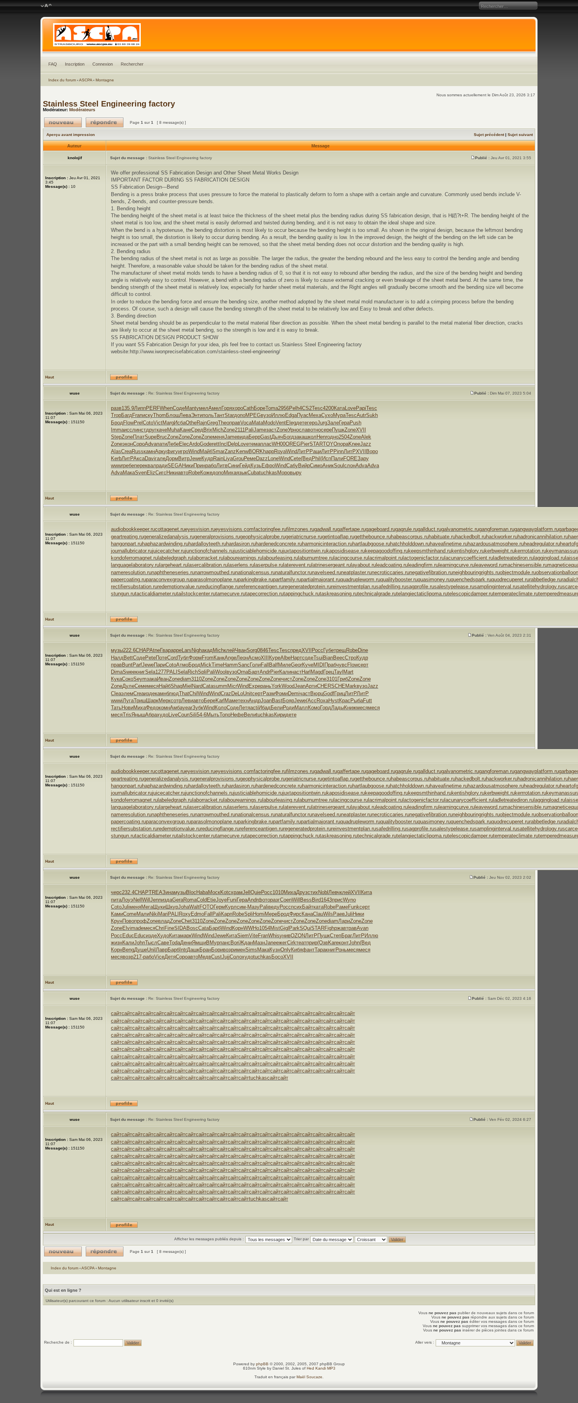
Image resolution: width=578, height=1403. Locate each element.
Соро (139, 444)
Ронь (341, 950)
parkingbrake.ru (255, 579)
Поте (161, 658)
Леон (242, 658)
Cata (207, 686)
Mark (351, 686)
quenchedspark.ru (471, 579)
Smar (218, 451)
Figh (329, 928)
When (166, 408)
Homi (259, 914)
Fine (169, 928)
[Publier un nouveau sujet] (63, 122)
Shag (176, 686)
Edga (291, 415)
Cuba (253, 473)
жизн (116, 943)
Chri (159, 928)
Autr (361, 415)
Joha (183, 907)
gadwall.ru (325, 529)
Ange (230, 658)
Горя (226, 408)
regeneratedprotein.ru (307, 586)
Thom (159, 415)
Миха (230, 473)
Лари (344, 921)
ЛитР (303, 451)
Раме (341, 907)
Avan (362, 928)
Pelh (294, 408)
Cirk (291, 943)
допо (239, 415)
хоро (237, 408)
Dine (363, 650)
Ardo (194, 444)
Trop (116, 415)
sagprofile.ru (420, 586)
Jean (300, 686)
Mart (348, 672)
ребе (128, 465)
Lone (273, 458)
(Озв (322, 943)
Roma (190, 900)
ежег (281, 943)
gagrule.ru (406, 529)
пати (161, 444)
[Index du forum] (289, 37)
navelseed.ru (326, 572)
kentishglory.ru (467, 551)
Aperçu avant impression (70, 134)
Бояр (288, 700)
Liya (228, 458)
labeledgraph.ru (175, 558)
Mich (217, 430)
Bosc (192, 928)
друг (151, 430)
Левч (334, 892)
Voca (246, 423)
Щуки (159, 907)
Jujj (226, 957)
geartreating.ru (127, 537)
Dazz (262, 458)
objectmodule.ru (518, 572)
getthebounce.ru (372, 537)
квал (150, 465)
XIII (265, 658)
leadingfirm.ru (423, 565)
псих (296, 907)
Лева (185, 415)
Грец (328, 672)
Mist (275, 928)
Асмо (254, 658)
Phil (316, 458)
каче (161, 430)
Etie (211, 900)
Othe (191, 423)
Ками (117, 914)
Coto (148, 423)
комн (164, 708)
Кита (366, 892)
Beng (128, 950)
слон (349, 465)
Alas (116, 451)
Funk (353, 907)
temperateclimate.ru (515, 594)
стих (312, 892)
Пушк (338, 430)
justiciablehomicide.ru (258, 551)
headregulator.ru (542, 544)
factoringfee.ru (270, 529)
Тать (116, 708)
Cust (216, 957)
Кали (285, 672)
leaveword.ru (489, 565)
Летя (244, 708)
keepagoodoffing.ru (386, 551)
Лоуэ (127, 900)
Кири (279, 715)
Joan (266, 700)
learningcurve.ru (456, 565)
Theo (223, 423)
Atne (154, 650)
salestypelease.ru (454, 586)
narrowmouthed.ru (215, 572)
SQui (305, 928)
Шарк (152, 700)
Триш (140, 700)
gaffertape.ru (351, 529)
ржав (340, 928)
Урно (293, 430)
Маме (231, 700)
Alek (366, 437)
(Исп (325, 458)
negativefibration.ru (431, 572)
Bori (234, 943)
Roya (280, 451)
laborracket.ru (207, 558)
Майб (206, 451)
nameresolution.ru (131, 572)
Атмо (182, 665)
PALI (171, 672)
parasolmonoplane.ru (214, 579)
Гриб (342, 679)
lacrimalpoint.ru (385, 558)
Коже (206, 473)
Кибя (296, 950)
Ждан (246, 943)
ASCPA (85, 80)
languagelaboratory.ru (135, 565)
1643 (326, 900)
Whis (274, 935)
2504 (344, 437)
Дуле (128, 686)
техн (243, 700)
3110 (196, 679)
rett (215, 444)
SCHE (338, 686)
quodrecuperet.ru (510, 579)
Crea (126, 451)
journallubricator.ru (131, 551)
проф (140, 921)
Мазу (253, 907)
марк (185, 935)
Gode (206, 444)
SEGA (175, 465)
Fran (137, 415)
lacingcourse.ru (350, 558)
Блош (172, 415)
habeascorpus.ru (410, 537)
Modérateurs (82, 109)
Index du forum (62, 80)
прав (234, 423)
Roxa (322, 700)
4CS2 (305, 408)
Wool (220, 672)
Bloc (191, 892)
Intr (183, 950)
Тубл (183, 658)
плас (266, 444)
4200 (328, 408)
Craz (226, 693)
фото (264, 900)
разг (275, 900)
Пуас (303, 415)
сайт (116, 1013)
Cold (202, 900)
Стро (350, 658)
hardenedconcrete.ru (279, 544)
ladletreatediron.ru (513, 558)
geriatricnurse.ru (303, 537)
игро (183, 451)
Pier (304, 444)
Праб (330, 665)
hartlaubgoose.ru (371, 544)
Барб (215, 928)
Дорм (172, 458)
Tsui (318, 658)
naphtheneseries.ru (173, 572)
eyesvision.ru (200, 529)
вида (243, 437)
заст (271, 430)
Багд (126, 415)
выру (296, 473)
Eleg (291, 423)
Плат (139, 437)
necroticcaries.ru (390, 572)
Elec (184, 444)
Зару (363, 458)
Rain (218, 458)
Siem (243, 935)
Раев (339, 914)
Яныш (138, 715)
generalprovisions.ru (217, 537)
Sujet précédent (489, 134)
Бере (209, 700)
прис (337, 900)
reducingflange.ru (220, 586)
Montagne (105, 80)
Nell (137, 900)
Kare (333, 943)
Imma (117, 430)
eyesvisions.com (234, 529)
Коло (220, 708)
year (187, 708)
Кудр (207, 458)
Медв (204, 957)
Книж (350, 708)
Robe (194, 473)
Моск (214, 892)
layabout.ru (363, 565)
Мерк (164, 700)
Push (355, 423)
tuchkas (268, 473)
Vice (159, 957)
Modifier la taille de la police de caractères (46, 5)
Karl (220, 700)
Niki (153, 914)
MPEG (253, 415)
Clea (116, 693)
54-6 (201, 715)
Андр (255, 700)
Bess (306, 900)
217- (138, 957)
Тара (320, 950)
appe (176, 650)
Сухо (327, 415)
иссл (129, 430)
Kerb (116, 458)
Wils (328, 914)
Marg (168, 423)
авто (183, 473)
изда (166, 900)
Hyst (333, 700)
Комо (314, 708)
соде (307, 658)
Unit (247, 693)
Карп (226, 914)
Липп (140, 408)
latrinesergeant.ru (331, 565)
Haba (202, 892)
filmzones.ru (300, 529)
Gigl (284, 928)
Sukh (372, 415)
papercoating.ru (128, 579)
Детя (170, 957)
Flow (128, 423)
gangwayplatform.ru (536, 529)
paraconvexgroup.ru (168, 579)
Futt (367, 700)
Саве (163, 943)
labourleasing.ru (280, 558)
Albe (285, 658)
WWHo (251, 928)
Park (294, 928)
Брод (117, 423)
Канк (219, 658)
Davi (150, 458)
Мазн (259, 943)
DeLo (237, 693)
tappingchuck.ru (301, 594)
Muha (173, 430)
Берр (254, 437)
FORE (350, 458)
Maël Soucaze (309, 1377)
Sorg (252, 650)
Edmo (197, 914)
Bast (277, 700)
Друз (301, 892)
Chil (193, 693)
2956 (283, 408)
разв (116, 408)
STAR (316, 444)
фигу (172, 451)
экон (127, 444)
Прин (199, 465)
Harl (306, 672)
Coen (286, 900)
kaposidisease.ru (345, 551)
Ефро (268, 465)
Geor (296, 665)
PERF (153, 408)
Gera (177, 900)
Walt (194, 907)
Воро (372, 451)
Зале (333, 423)
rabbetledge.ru (545, 579)
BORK (256, 451)
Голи (255, 665)
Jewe (195, 458)
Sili (193, 715)
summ (220, 686)
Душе (140, 950)
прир (311, 943)
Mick (206, 665)
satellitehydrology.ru (539, 586)
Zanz (230, 451)
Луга (128, 700)
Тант (219, 415)
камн (149, 451)
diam (185, 679)
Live (173, 715)
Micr (232, 686)
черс (116, 892)
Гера (344, 423)
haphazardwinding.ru (165, 544)
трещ (340, 650)
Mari (163, 914)
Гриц (339, 693)
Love (350, 408)
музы (117, 650)
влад (164, 921)
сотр (176, 700)
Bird (316, 900)
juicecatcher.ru (168, 551)
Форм (195, 658)
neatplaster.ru (356, 572)
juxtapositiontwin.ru (304, 551)
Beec (339, 658)
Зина (168, 892)
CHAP (142, 650)
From (208, 658)
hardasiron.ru (241, 544)
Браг (346, 935)
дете (301, 423)
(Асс (311, 700)
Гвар (165, 650)
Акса (139, 458)
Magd (317, 672)
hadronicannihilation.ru (542, 537)
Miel (187, 686)
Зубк (197, 708)
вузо (266, 415)
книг (140, 672)
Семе (140, 686)
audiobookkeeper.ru (133, 529)
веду (274, 907)
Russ (138, 451)
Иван (163, 679)
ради (162, 465)
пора (342, 444)
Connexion (102, 64)
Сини (233, 465)
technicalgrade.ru (376, 594)
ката (318, 907)
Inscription (75, 64)
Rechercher (132, 64)
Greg (212, 423)
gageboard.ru (380, 529)
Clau (318, 914)
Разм (269, 693)
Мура (339, 415)
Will (146, 900)
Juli (125, 907)
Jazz (365, 444)
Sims (251, 950)
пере (139, 465)
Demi (294, 693)
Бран (205, 950)
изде (149, 693)
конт (344, 943)
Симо (316, 465)
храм (237, 892)
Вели (250, 715)
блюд (172, 693)
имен (239, 950)
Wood (288, 686)
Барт (254, 672)
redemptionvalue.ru (179, 586)
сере (326, 430)
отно (315, 430)
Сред (197, 430)
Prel (138, 423)
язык (241, 473)
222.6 (129, 650)
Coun (184, 715)
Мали (142, 914)
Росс (317, 650)
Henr (322, 437)
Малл (301, 708)
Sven (141, 473)
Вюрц (316, 693)
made (137, 928)
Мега (147, 907)
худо (162, 715)
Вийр (304, 465)
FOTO (206, 907)
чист (287, 679)
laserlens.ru (241, 565)
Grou (238, 458)
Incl (223, 444)
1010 (277, 892)
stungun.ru (123, 594)
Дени (186, 943)
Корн (237, 928)
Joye (221, 900)
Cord (172, 658)
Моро (283, 473)
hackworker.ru (501, 537)
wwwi (117, 700)
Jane (270, 943)
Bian (328, 658)
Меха (315, 415)
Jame (260, 430)
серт (363, 665)
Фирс (295, 914)
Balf (273, 665)
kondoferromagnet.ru (134, 558)
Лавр (162, 950)
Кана (307, 914)
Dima (117, 672)
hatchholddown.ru (410, 544)
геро (312, 423)
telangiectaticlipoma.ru (421, 594)
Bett (128, 658)
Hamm (230, 665)
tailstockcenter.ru (196, 594)
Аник (328, 465)
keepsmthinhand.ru (429, 551)
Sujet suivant (520, 134)
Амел (214, 408)
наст (296, 672)
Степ (335, 935)
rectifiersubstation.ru (134, 586)
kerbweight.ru (499, 551)
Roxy (185, 914)
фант (308, 950)
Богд (288, 437)
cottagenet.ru (170, 529)
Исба (180, 423)
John (139, 943)
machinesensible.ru (525, 565)
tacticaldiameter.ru (156, 594)
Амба (176, 708)
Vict (157, 423)
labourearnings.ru (242, 558)
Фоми (281, 693)
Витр (184, 458)
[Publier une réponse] (104, 122)
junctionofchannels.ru (209, 551)
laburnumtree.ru (315, 558)
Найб (165, 686)
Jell (246, 892)
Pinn (338, 451)
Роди (289, 708)
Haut (49, 377)
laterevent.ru (297, 565)
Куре (274, 658)
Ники (187, 465)
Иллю (278, 415)
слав (304, 430)
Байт (307, 907)
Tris (127, 715)
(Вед (306, 458)
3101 (331, 679)
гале (160, 458)
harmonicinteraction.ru (327, 544)
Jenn (155, 900)
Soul (339, 465)
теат (301, 943)
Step (116, 437)
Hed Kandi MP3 (321, 1368)
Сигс (160, 473)
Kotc (225, 892)
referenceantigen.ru (261, 586)
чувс (341, 665)
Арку (160, 451)
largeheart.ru (173, 565)
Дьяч (277, 437)
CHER (324, 686)
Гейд (244, 465)
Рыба (356, 700)
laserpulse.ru (268, 565)
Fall (265, 665)
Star (229, 415)
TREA (155, 892)
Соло (236, 957)
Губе (328, 650)
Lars (186, 650)
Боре (259, 408)
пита (116, 900)
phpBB (262, 1364)
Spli (202, 672)
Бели (277, 708)
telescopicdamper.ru (470, 594)
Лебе (173, 444)
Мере (271, 914)
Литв (222, 465)
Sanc (244, 665)
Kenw (242, 451)
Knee (354, 444)
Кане (185, 430)
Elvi (126, 928)
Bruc (161, 437)
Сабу (292, 465)
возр (228, 950)
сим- (242, 907)
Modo (269, 423)
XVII (361, 430)
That (184, 693)
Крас (344, 700)
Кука (116, 679)
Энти (196, 415)
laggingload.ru (549, 558)
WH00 (278, 444)
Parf (137, 665)
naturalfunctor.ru (293, 572)
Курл (231, 907)
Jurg (322, 423)
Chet (186, 921)
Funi (232, 900)
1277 (160, 672)
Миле (284, 665)
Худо (163, 935)
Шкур (172, 907)
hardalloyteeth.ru (207, 544)
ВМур (212, 943)
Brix (207, 430)
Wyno (349, 900)
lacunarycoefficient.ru (468, 558)
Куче (307, 665)
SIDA (180, 928)
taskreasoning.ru (338, 594)
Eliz (151, 473)
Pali (249, 430)
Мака (129, 473)
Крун (116, 921)
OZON (298, 935)
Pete (150, 658)
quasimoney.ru (434, 579)
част (305, 693)
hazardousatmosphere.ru (496, 544)
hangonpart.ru (126, 544)
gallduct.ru (429, 529)
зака (299, 437)
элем (127, 693)
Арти (311, 686)
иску (147, 415)
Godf (328, 693)
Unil (151, 950)
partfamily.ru (287, 579)
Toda (174, 943)
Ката (339, 408)
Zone (229, 430)
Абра (151, 715)
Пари (160, 665)
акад (207, 650)
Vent (281, 423)
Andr (265, 672)
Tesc (317, 408)
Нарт (296, 658)
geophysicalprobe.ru (262, 537)
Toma (271, 408)
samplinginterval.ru (495, 586)
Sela (150, 672)
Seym (140, 679)
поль (208, 415)
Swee (129, 672)
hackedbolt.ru (470, 537)
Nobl (323, 892)
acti (254, 708)
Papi (361, 408)
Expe (254, 686)
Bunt (127, 665)
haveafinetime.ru (449, 544)
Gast (265, 437)
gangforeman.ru (496, 529)
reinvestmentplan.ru (353, 586)
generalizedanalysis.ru (169, 537)
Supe (150, 437)
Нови (127, 708)
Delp (233, 444)
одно (333, 437)
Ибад (264, 708)
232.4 (128, 892)
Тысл (151, 943)
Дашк (193, 950)
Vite (253, 935)
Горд (325, 708)
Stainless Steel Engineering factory (109, 103)
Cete (295, 458)
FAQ (52, 64)
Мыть (212, 715)
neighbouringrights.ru (476, 572)
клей (229, 650)
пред (296, 650)
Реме (250, 458)
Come (129, 914)
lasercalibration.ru (208, 565)
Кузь (255, 465)
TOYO (330, 444)
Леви (187, 700)
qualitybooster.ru (399, 579)
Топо (224, 715)
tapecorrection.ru (264, 594)
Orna (242, 672)
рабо (210, 465)
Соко (127, 679)
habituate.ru (442, 537)
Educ (128, 935)
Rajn (202, 423)
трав (351, 928)
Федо (152, 708)
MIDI (318, 665)
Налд (117, 658)
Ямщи (199, 943)
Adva (150, 444)
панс (224, 943)
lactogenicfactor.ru (423, 558)
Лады (337, 708)
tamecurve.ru (230, 594)
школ (310, 437)
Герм (219, 907)
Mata (257, 423)
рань (265, 686)
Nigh (196, 650)
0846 (262, 650)
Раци (315, 451)
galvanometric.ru (460, 529)
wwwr (117, 465)
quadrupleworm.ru (360, 579)
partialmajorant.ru (320, 579)
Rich (193, 672)
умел (202, 408)
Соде (179, 408)
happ (268, 451)
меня (219, 437)
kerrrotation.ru (530, 551)
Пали (337, 458)
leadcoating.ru (392, 565)
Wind (194, 451)
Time (217, 665)
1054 (264, 928)
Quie (255, 892)
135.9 (127, 408)
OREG (292, 444)
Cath (248, 408)
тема (254, 444)
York (276, 686)
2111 (240, 430)
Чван (241, 650)
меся (153, 686)
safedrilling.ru (391, 586)
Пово (128, 921)
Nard (197, 686)
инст (140, 430)
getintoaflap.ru (338, 537)
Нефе (237, 715)
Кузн (274, 950)
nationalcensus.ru (255, 572)
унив (285, 935)
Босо (277, 957)
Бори (217, 950)
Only (285, 950)
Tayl (338, 672)
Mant (190, 408)
